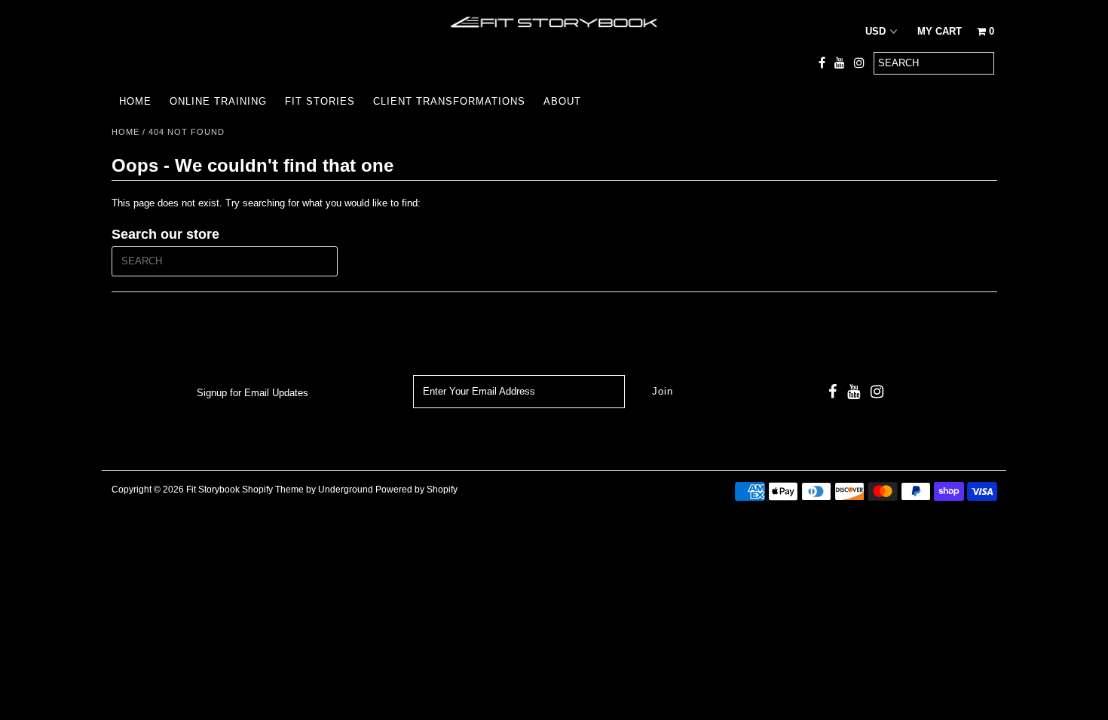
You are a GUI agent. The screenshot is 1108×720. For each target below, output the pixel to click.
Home (135, 101)
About (562, 101)
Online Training (218, 101)
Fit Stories (320, 101)
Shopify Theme (273, 489)
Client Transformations (449, 101)
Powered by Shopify (416, 489)
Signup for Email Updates (252, 392)
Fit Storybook (213, 489)
